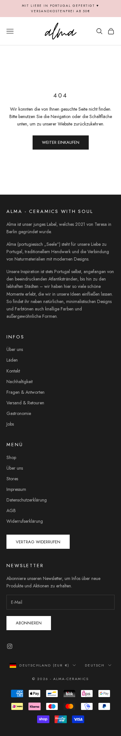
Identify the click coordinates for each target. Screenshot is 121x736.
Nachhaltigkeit (19, 381)
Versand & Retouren (25, 403)
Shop (11, 457)
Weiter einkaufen (60, 142)
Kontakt (13, 371)
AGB (11, 510)
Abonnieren (29, 623)
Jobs (10, 424)
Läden (12, 360)
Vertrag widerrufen (38, 542)
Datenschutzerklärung (26, 500)
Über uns (14, 349)
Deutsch (95, 665)
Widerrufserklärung (24, 521)
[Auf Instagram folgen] (9, 646)
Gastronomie (18, 413)
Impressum (16, 489)
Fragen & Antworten (25, 392)
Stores (12, 478)
